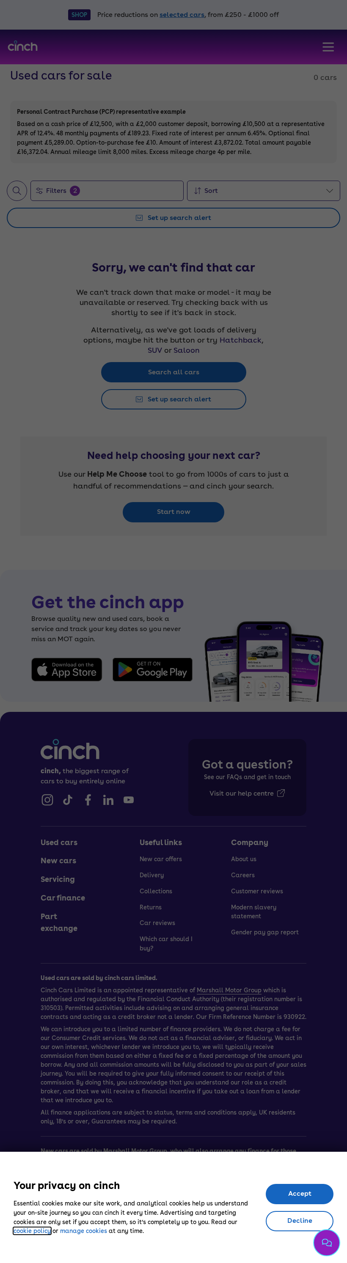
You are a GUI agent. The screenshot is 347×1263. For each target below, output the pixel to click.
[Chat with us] (326, 1242)
